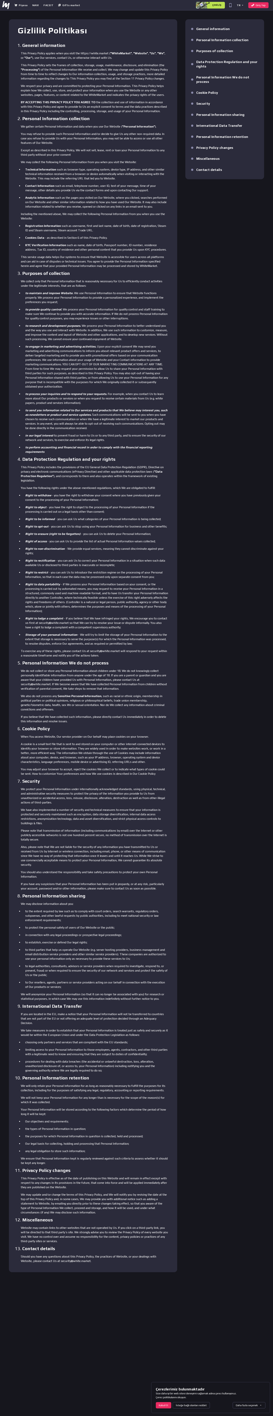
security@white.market (54, 623)
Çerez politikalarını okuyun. (171, 1397)
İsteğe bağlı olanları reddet (191, 1405)
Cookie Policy (146, 773)
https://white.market (94, 53)
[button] (240, 5)
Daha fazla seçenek (247, 1405)
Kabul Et (163, 1405)
